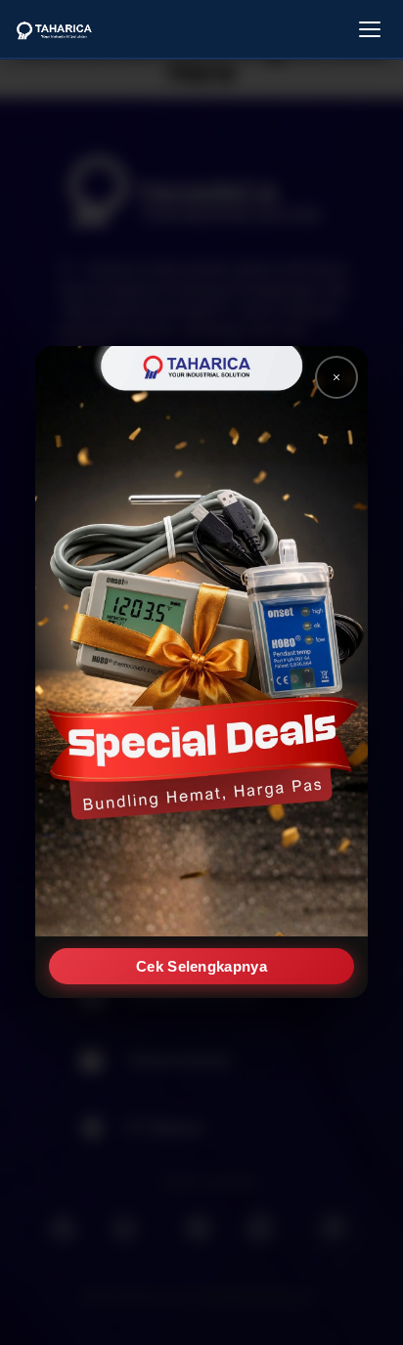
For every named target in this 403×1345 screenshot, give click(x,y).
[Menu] (369, 29)
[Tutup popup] (336, 377)
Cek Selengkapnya (201, 967)
